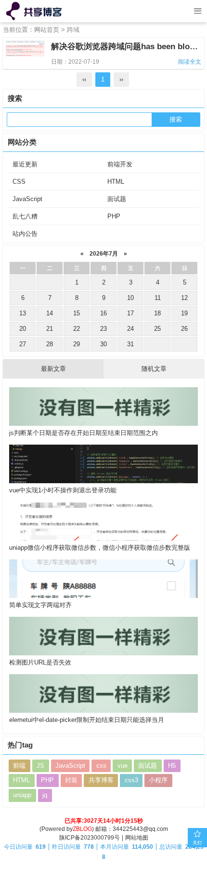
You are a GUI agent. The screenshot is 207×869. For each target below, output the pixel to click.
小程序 (158, 780)
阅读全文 (189, 62)
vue (122, 765)
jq (44, 795)
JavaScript (27, 199)
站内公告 (25, 233)
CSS (19, 181)
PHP (113, 216)
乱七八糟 (25, 216)
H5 (172, 765)
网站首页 (46, 29)
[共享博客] (35, 11)
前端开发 (119, 164)
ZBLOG (82, 829)
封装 (71, 780)
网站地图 (136, 838)
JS (40, 765)
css (101, 765)
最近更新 (25, 164)
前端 (19, 765)
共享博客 (101, 780)
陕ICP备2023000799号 (89, 838)
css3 (131, 780)
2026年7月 (103, 253)
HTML (115, 181)
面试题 (116, 199)
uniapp (22, 795)
